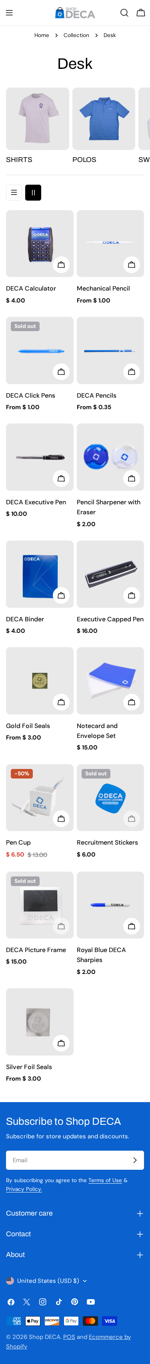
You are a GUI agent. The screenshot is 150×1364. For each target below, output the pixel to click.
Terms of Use (105, 1180)
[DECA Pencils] (110, 350)
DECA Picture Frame (36, 950)
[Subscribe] (134, 1160)
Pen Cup (18, 842)
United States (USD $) (48, 1281)
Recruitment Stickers (107, 842)
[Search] (124, 13)
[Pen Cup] (40, 797)
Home (41, 35)
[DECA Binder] (40, 574)
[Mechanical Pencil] (110, 243)
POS (69, 1337)
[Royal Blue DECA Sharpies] (110, 905)
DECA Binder (25, 619)
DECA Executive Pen (36, 502)
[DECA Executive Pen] (40, 457)
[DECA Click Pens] (40, 350)
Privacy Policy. (24, 1189)
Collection (76, 35)
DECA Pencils (96, 395)
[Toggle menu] (9, 13)
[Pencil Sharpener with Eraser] (110, 457)
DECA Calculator (31, 288)
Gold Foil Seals (28, 726)
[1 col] (14, 193)
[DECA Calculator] (40, 243)
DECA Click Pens (30, 395)
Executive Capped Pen (110, 619)
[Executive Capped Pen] (110, 574)
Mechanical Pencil (103, 288)
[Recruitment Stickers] (110, 797)
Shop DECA (44, 1337)
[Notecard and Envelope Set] (110, 680)
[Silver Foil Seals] (40, 1022)
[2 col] (33, 193)
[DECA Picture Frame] (40, 905)
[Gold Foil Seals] (40, 680)
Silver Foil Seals (29, 1067)
